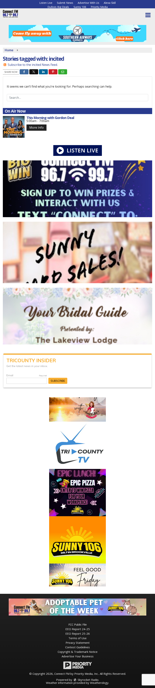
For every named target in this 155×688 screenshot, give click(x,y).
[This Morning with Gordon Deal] (14, 127)
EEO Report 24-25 (77, 629)
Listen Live (45, 3)
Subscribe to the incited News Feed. (33, 65)
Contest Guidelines (77, 647)
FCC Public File (77, 624)
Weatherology (99, 683)
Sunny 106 (80, 7)
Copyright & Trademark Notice (78, 652)
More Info (36, 127)
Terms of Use (77, 638)
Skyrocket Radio (87, 680)
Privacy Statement (78, 642)
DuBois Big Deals (58, 7)
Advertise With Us (88, 3)
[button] (148, 15)
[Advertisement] (77, 33)
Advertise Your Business (78, 656)
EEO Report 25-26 (77, 633)
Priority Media (99, 7)
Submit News (65, 3)
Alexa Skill (110, 3)
